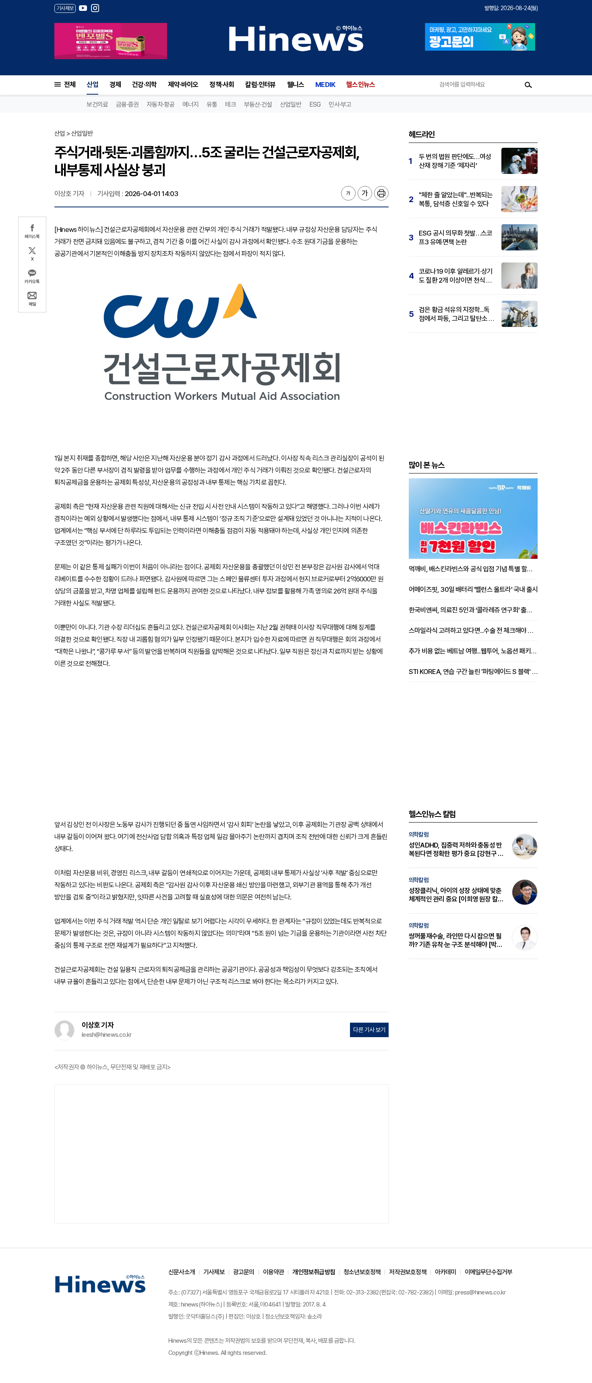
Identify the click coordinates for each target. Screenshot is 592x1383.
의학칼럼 (418, 834)
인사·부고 (340, 104)
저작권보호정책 (407, 1272)
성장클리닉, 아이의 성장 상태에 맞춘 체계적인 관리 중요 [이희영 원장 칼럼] (455, 895)
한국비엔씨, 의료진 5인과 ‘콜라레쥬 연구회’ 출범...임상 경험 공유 (473, 610)
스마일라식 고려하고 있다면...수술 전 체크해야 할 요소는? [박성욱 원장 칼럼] (473, 630)
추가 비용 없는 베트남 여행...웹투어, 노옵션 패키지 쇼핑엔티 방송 (473, 651)
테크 (230, 104)
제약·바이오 (183, 85)
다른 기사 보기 (369, 1030)
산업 (92, 85)
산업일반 (290, 104)
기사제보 (214, 1272)
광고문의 (244, 1272)
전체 (69, 85)
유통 (212, 104)
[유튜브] (83, 8)
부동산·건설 (258, 104)
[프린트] (381, 193)
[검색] (528, 84)
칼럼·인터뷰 (260, 85)
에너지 (190, 104)
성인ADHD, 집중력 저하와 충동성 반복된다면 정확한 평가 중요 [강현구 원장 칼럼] (456, 849)
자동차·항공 (160, 104)
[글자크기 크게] (365, 193)
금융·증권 (127, 104)
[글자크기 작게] (348, 193)
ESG (315, 104)
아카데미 (445, 1272)
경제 (115, 85)
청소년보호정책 (362, 1272)
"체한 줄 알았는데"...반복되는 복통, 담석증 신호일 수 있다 (456, 199)
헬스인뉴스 (360, 85)
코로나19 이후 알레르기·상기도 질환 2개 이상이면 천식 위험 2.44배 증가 (456, 276)
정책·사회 (221, 85)
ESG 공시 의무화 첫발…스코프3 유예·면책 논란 (455, 237)
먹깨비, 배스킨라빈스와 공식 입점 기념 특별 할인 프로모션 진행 (473, 569)
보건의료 (97, 104)
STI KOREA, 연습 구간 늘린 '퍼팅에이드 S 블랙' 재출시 (473, 672)
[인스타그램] (95, 8)
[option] (110, 41)
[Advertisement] (221, 738)
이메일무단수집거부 (489, 1272)
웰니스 (295, 85)
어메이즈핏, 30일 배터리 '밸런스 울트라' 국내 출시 (473, 589)
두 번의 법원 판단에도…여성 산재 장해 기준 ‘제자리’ (455, 161)
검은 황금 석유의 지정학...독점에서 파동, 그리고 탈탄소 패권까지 (456, 314)
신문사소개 (181, 1272)
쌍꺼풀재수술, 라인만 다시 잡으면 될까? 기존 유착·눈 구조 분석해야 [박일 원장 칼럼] (455, 940)
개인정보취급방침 (313, 1272)
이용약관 (273, 1272)
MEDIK (325, 85)
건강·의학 (144, 85)
